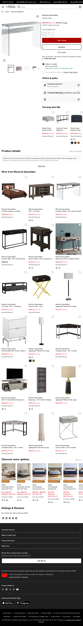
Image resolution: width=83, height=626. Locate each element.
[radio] (72, 142)
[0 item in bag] (80, 6)
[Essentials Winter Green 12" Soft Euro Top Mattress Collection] (8, 471)
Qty (48, 32)
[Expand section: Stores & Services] (41, 540)
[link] (48, 132)
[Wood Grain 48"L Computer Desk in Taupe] (68, 239)
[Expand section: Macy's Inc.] (41, 546)
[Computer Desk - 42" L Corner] (68, 331)
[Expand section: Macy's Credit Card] (41, 535)
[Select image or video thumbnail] (11, 69)
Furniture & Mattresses (17, 11)
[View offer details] (61, 85)
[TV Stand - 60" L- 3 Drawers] (14, 286)
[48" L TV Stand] (41, 191)
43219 (55, 64)
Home (7, 11)
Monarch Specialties (50, 15)
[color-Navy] (72, 143)
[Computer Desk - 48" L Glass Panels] (68, 191)
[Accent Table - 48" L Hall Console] (14, 239)
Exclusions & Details (15, 577)
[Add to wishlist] (37, 16)
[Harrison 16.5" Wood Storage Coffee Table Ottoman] (48, 118)
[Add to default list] (53, 112)
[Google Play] (23, 603)
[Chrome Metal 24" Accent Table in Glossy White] (14, 331)
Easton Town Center (70, 72)
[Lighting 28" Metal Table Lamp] (68, 380)
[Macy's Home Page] (10, 6)
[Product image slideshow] (21, 38)
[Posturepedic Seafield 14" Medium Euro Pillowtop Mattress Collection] (55, 471)
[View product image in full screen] (4, 60)
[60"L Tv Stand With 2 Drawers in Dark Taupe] (14, 380)
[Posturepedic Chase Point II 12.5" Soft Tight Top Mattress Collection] (39, 471)
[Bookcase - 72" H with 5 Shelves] (41, 380)
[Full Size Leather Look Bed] (14, 191)
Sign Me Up (41, 561)
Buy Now (62, 47)
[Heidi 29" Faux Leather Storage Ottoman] (76, 118)
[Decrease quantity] (44, 34)
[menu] (3, 7)
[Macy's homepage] (2, 11)
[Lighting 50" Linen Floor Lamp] (41, 428)
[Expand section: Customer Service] (41, 529)
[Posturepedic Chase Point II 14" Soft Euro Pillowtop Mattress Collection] (70, 471)
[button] (21, 43)
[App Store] (8, 603)
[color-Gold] (33, 361)
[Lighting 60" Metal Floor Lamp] (68, 286)
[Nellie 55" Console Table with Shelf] (62, 118)
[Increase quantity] (52, 34)
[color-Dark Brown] (75, 143)
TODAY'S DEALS (7, 2)
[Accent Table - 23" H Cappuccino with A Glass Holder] (41, 239)
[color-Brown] (78, 143)
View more (41, 166)
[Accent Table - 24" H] (41, 286)
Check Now (24, 577)
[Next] (38, 68)
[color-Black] (30, 361)
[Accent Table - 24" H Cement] (68, 428)
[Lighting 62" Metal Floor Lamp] (41, 331)
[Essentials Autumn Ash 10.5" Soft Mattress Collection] (24, 471)
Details (65, 23)
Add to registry (62, 52)
